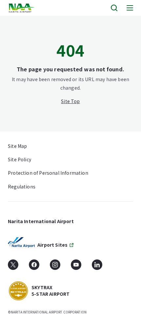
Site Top (70, 101)
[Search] (114, 8)
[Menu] (130, 8)
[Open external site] (13, 267)
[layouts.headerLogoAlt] (22, 8)
